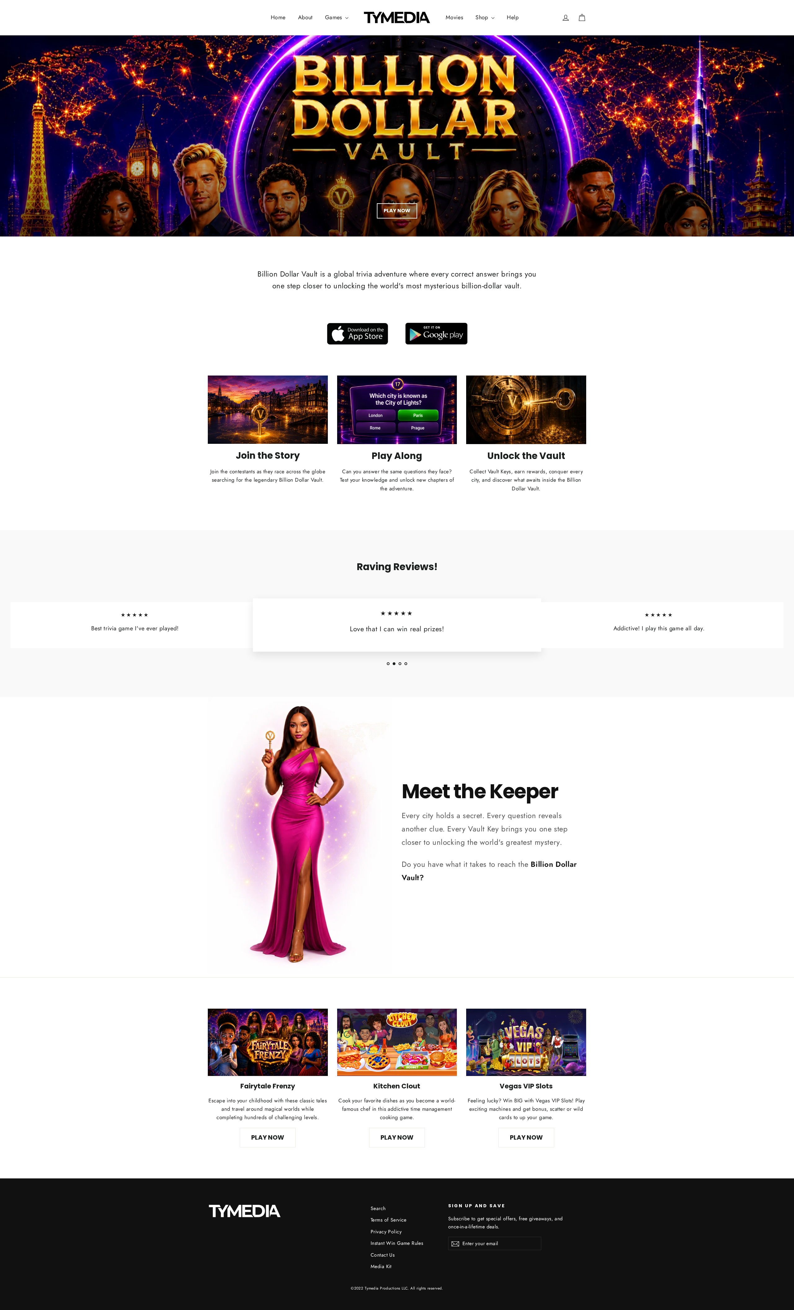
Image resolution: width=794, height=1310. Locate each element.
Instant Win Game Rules (397, 1243)
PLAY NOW (397, 210)
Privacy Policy (386, 1231)
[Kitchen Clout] (397, 1042)
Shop (482, 17)
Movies (454, 17)
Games (334, 17)
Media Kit (381, 1266)
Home (278, 17)
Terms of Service (389, 1219)
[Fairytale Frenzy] (268, 1042)
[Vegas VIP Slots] (526, 1042)
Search (378, 1208)
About (305, 17)
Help (513, 17)
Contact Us (383, 1254)
